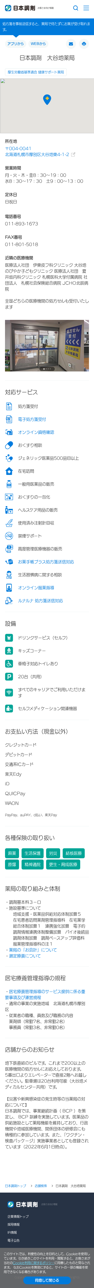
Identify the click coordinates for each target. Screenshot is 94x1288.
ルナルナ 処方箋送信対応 (40, 601)
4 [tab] (50, 368)
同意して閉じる (47, 1280)
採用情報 (14, 1224)
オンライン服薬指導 (36, 588)
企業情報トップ (18, 1216)
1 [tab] (44, 369)
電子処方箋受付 (32, 419)
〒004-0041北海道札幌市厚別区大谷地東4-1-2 (37, 151)
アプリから (16, 43)
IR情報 (12, 1232)
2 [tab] (46, 368)
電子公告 (14, 1240)
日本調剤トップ (15, 1185)
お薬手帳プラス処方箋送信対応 (46, 562)
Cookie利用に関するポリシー (33, 1262)
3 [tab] (48, 368)
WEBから (38, 43)
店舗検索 (41, 1185)
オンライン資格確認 (36, 432)
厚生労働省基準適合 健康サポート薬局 (36, 72)
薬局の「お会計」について (33, 950)
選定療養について (25, 956)
